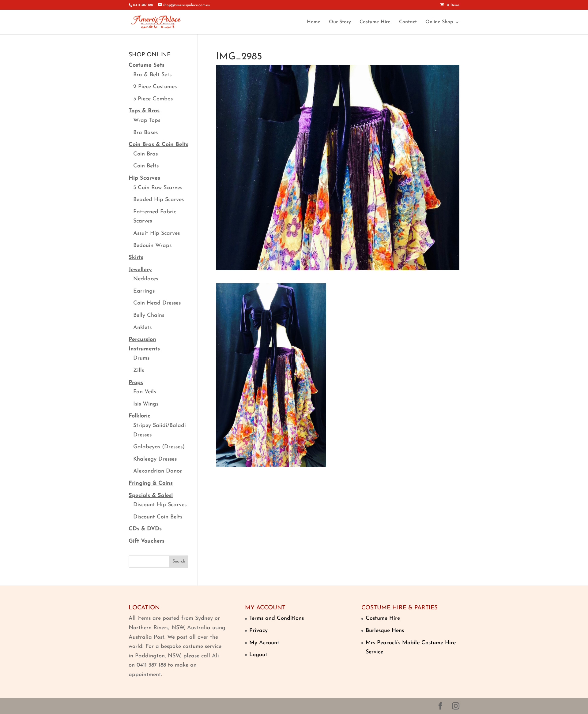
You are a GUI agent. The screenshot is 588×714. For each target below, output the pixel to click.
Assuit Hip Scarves (156, 233)
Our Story (340, 22)
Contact (408, 22)
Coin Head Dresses (157, 303)
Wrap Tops (146, 120)
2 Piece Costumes (155, 87)
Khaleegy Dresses (155, 459)
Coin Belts (146, 166)
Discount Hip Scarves (160, 505)
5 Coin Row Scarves (157, 188)
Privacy (258, 631)
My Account (264, 643)
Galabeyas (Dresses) (159, 447)
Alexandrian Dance (157, 471)
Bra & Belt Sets (152, 75)
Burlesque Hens (385, 631)
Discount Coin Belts (157, 517)
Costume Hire (375, 22)
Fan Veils (144, 392)
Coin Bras (145, 154)
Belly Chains (148, 315)
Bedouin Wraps (152, 246)
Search (178, 561)
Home (313, 22)
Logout (258, 655)
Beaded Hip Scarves (158, 200)
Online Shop (439, 22)
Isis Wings (145, 404)
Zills (138, 370)
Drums (141, 358)
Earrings (144, 291)
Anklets (142, 328)
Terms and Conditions (276, 618)
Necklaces (145, 279)
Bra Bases (145, 133)
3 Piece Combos (153, 99)
